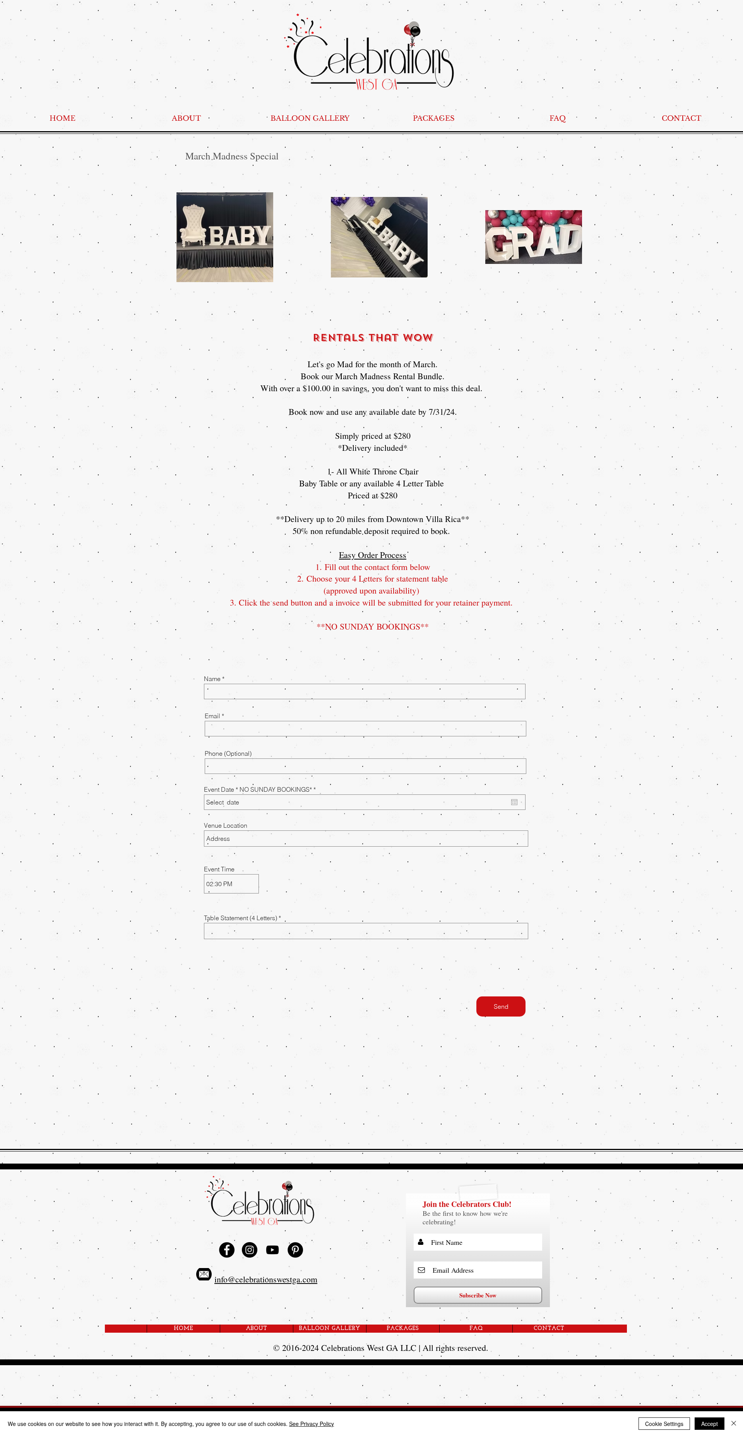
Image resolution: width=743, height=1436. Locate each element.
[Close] (733, 1423)
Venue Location (225, 825)
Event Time (219, 869)
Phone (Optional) (228, 753)
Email (212, 716)
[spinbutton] (231, 884)
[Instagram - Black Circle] (249, 1250)
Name (212, 679)
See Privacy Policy (311, 1423)
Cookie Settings (664, 1423)
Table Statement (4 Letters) (241, 918)
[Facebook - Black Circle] (227, 1250)
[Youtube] (272, 1250)
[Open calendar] (514, 802)
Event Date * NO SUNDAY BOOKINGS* (261, 789)
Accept (709, 1423)
